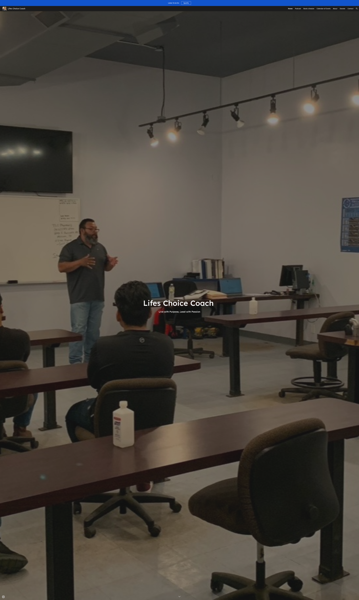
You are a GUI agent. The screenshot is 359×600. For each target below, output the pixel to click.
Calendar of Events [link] (323, 9)
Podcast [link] (298, 9)
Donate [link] (342, 9)
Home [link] (290, 9)
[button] (357, 8)
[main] (179, 305)
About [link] (335, 9)
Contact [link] (350, 9)
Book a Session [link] (308, 9)
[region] (179, 3)
